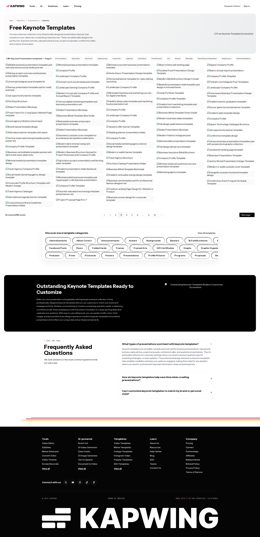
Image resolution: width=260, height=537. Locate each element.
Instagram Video (122, 455)
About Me (76, 58)
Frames (120, 248)
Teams (153, 464)
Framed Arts (140, 248)
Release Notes (193, 459)
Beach (177, 58)
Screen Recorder (50, 464)
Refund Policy (192, 464)
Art (168, 58)
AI (41, 6)
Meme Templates (122, 447)
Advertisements (58, 240)
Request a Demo (232, 6)
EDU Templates (121, 464)
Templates (20, 20)
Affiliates (190, 455)
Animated (142, 58)
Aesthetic (117, 58)
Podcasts (54, 255)
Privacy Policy (193, 468)
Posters (109, 255)
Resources (155, 447)
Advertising (102, 58)
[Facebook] (94, 482)
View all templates (206, 233)
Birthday (189, 58)
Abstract (88, 58)
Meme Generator (50, 451)
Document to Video (87, 464)
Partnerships (192, 451)
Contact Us (155, 468)
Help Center (156, 451)
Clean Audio (84, 451)
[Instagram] (80, 482)
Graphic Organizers (211, 248)
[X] (66, 482)
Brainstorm (226, 58)
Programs (180, 255)
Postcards (90, 255)
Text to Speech (85, 459)
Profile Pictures (156, 255)
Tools (32, 6)
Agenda (129, 58)
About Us (154, 443)
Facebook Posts (58, 248)
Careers (190, 447)
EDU (152, 459)
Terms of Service (194, 472)
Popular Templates (123, 459)
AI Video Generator (87, 447)
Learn (66, 6)
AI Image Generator (88, 455)
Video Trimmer (49, 459)
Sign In (247, 6)
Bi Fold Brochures (198, 240)
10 (155, 215)
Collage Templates (123, 451)
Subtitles (46, 447)
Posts (72, 255)
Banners (174, 240)
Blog (152, 455)
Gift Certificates (165, 248)
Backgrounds (154, 240)
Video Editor (48, 443)
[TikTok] (87, 482)
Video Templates (122, 443)
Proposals (200, 255)
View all (46, 468)
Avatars (133, 240)
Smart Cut (83, 443)
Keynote (46, 20)
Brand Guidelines (244, 58)
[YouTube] (73, 482)
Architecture (156, 58)
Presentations (131, 255)
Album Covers (84, 240)
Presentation (33, 20)
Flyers (79, 248)
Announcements (110, 240)
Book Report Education (207, 58)
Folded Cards (99, 248)
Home (11, 20)
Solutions (53, 6)
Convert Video (49, 455)
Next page (246, 215)
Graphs (187, 248)
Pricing (77, 6)
